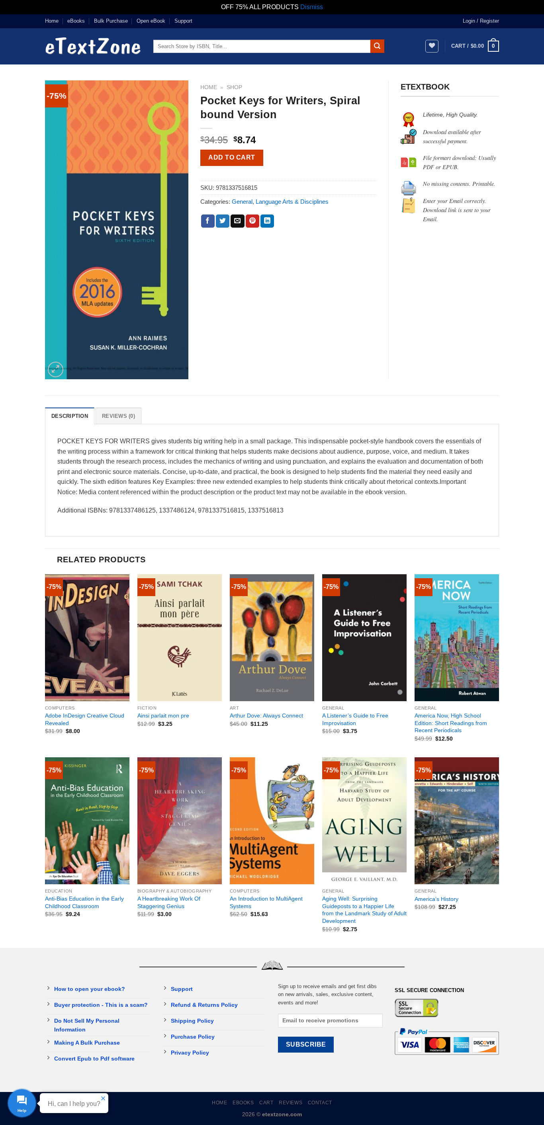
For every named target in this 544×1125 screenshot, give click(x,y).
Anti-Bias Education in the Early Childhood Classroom (84, 902)
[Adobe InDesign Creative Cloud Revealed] (87, 637)
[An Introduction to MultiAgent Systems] (272, 820)
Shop (234, 87)
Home (52, 21)
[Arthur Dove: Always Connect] (272, 637)
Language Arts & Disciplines (292, 201)
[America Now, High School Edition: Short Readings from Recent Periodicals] (457, 637)
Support (183, 21)
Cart (266, 1103)
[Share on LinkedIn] (267, 221)
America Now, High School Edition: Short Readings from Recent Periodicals (451, 722)
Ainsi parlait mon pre (163, 715)
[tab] (69, 415)
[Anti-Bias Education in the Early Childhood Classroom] (87, 820)
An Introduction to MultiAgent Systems (266, 902)
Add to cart (231, 157)
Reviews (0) (118, 416)
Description (69, 416)
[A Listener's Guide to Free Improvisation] (364, 637)
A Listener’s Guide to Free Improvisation (355, 719)
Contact (320, 1103)
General (242, 201)
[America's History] (457, 820)
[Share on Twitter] (222, 221)
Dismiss (311, 7)
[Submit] (377, 46)
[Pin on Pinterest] (252, 221)
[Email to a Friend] (237, 221)
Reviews (290, 1103)
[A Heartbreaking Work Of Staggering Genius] (179, 820)
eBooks (76, 21)
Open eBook (151, 21)
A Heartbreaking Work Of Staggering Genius (168, 902)
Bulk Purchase (111, 21)
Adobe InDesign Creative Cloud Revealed (84, 719)
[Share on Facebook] (208, 221)
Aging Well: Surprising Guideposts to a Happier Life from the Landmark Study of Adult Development (364, 909)
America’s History (436, 899)
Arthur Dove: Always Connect (266, 715)
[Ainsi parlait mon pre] (179, 637)
